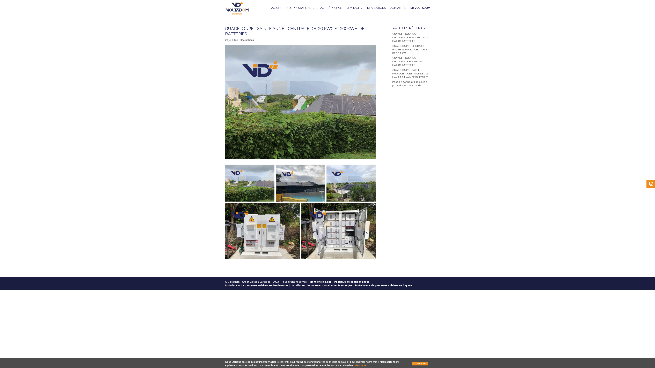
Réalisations (376, 8)
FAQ (321, 8)
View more (361, 365)
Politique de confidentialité (351, 281)
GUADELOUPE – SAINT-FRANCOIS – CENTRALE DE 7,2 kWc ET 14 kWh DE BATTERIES (410, 73)
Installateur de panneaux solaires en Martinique (321, 285)
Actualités (398, 8)
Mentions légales (320, 281)
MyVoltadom (420, 8)
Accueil (276, 8)
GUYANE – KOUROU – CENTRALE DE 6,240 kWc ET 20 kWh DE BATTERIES (410, 37)
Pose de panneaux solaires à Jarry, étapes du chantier (409, 83)
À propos (335, 8)
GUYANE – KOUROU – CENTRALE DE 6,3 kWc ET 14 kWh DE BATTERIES (409, 61)
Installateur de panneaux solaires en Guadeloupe (256, 285)
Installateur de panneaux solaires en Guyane (383, 285)
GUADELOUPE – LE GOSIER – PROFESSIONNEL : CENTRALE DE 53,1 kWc (409, 49)
